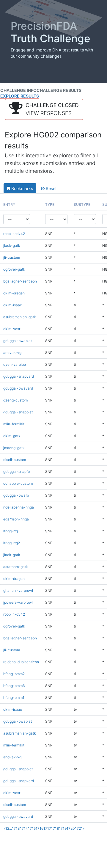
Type (49, 204)
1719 (63, 828)
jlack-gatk (11, 245)
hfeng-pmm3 (14, 685)
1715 (32, 828)
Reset (51, 188)
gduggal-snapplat (18, 412)
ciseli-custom (14, 459)
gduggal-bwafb (16, 495)
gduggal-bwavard (18, 388)
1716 (39, 828)
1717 (47, 828)
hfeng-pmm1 (13, 697)
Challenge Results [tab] (59, 90)
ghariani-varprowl (18, 590)
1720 (71, 828)
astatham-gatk (15, 566)
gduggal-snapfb (16, 471)
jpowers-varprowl (18, 602)
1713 (16, 828)
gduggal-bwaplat (17, 340)
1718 (55, 828)
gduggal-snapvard (18, 376)
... (10, 828)
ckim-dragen (14, 293)
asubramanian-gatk (19, 317)
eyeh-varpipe (14, 364)
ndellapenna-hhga (18, 507)
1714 (24, 828)
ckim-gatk (12, 436)
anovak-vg (12, 352)
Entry (9, 204)
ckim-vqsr (11, 329)
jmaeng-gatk (14, 447)
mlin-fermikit (13, 424)
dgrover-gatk (14, 269)
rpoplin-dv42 (14, 233)
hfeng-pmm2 (14, 674)
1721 (79, 828)
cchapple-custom (18, 483)
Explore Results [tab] (19, 95)
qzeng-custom (15, 400)
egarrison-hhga (16, 519)
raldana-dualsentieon (21, 662)
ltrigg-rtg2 (11, 543)
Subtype (82, 204)
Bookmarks (21, 188)
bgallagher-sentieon (20, 281)
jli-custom (11, 257)
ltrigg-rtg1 (11, 531)
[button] (44, 109)
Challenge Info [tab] (18, 90)
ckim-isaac (12, 305)
